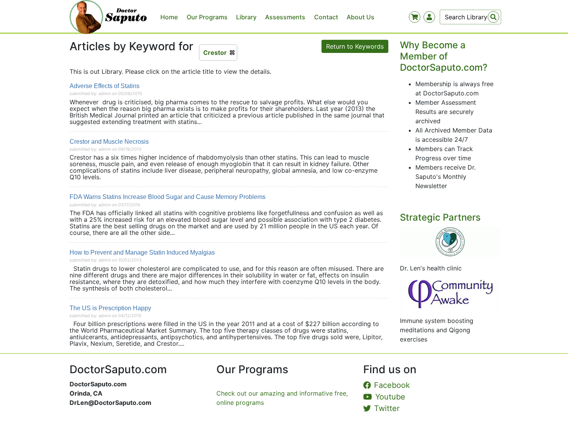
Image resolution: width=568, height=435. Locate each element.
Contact (326, 17)
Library (246, 17)
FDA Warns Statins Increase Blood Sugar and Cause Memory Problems (167, 197)
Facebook (392, 385)
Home (169, 17)
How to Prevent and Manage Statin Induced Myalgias (142, 252)
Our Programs (207, 17)
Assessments (285, 17)
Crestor (215, 52)
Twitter (387, 408)
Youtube (390, 396)
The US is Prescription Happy (110, 308)
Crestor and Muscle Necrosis (109, 141)
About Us (360, 17)
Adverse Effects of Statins (104, 86)
